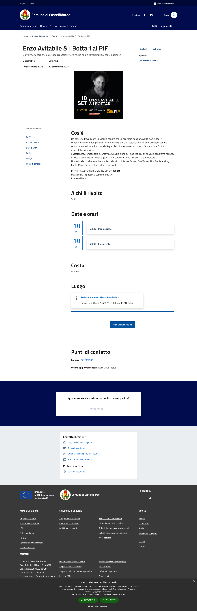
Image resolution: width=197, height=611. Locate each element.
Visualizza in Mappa (122, 324)
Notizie (142, 518)
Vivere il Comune (40, 36)
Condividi (143, 48)
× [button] (194, 581)
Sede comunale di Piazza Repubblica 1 (100, 297)
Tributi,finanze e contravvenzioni (114, 528)
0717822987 (87, 360)
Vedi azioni (157, 48)
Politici (23, 537)
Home (25, 36)
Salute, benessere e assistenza (113, 532)
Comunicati (144, 523)
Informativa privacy (108, 571)
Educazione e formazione (110, 518)
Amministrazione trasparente (112, 561)
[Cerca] (174, 15)
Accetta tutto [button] (88, 600)
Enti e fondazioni (27, 533)
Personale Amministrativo (31, 542)
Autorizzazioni (105, 537)
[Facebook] (143, 15)
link (124, 594)
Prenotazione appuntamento (72, 561)
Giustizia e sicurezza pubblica (112, 523)
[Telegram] (150, 15)
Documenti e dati (27, 547)
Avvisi (141, 528)
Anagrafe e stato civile (69, 518)
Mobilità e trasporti (68, 528)
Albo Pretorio (105, 566)
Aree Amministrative (29, 523)
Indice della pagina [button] (34, 128)
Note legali (104, 576)
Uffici (22, 528)
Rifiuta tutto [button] (109, 600)
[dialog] (98, 595)
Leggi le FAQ (65, 576)
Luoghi (142, 541)
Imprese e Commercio (69, 523)
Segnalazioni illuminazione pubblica (75, 571)
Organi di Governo (28, 518)
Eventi (54, 36)
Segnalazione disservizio (70, 566)
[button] (98, 606)
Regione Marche (27, 3)
